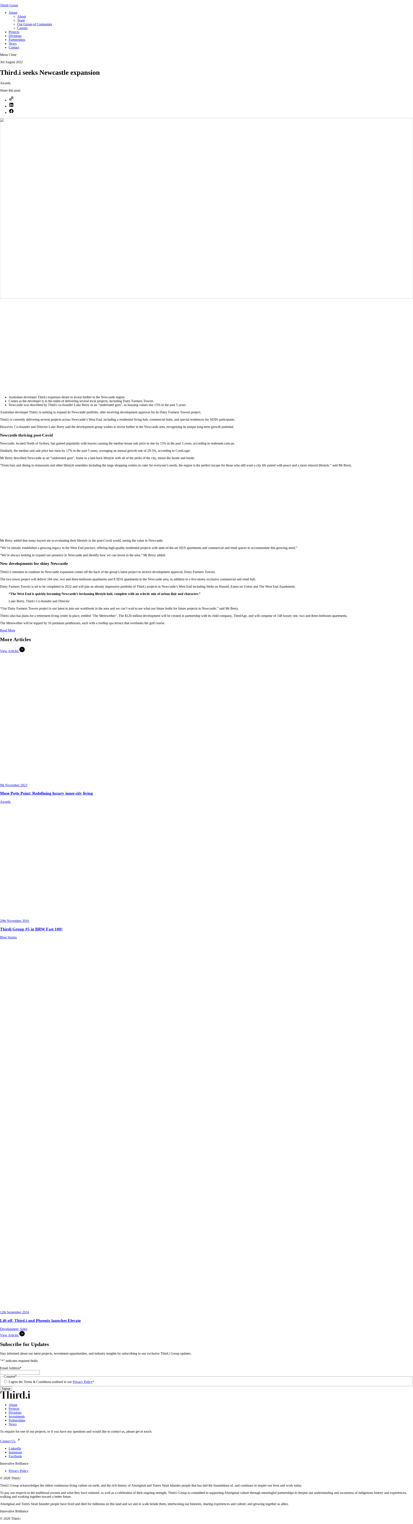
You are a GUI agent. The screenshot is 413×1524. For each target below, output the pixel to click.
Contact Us (8, 1441)
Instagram (15, 1452)
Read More (7, 630)
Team (21, 20)
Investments (17, 1416)
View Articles (9, 651)
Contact (14, 47)
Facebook (15, 1456)
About (13, 12)
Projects (14, 32)
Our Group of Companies (34, 24)
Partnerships (17, 39)
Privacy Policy (82, 1382)
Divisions (15, 36)
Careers (22, 28)
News (13, 43)
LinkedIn (15, 1448)
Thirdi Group (9, 5)
